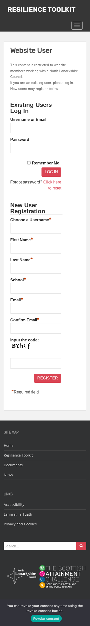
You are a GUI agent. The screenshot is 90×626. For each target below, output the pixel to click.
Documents (13, 465)
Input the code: (24, 340)
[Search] (81, 546)
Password (19, 139)
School (18, 279)
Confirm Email (24, 319)
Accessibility (14, 504)
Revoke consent (46, 618)
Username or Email (28, 119)
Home (9, 445)
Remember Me (45, 163)
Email (16, 299)
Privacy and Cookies (20, 524)
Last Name (21, 259)
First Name (21, 239)
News (8, 474)
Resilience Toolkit (18, 455)
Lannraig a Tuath (18, 514)
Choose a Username (30, 219)
